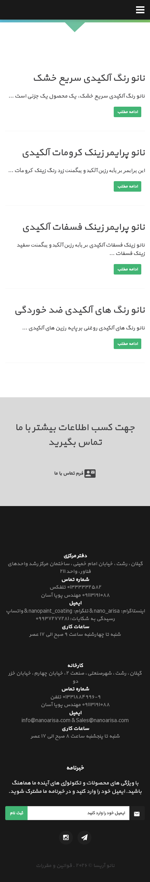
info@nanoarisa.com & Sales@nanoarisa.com (75, 721)
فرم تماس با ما (69, 473)
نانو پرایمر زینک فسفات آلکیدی (83, 227)
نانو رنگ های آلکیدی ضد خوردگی (79, 310)
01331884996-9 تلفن (75, 697)
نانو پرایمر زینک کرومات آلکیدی (83, 152)
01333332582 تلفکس (75, 587)
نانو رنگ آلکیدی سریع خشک (88, 78)
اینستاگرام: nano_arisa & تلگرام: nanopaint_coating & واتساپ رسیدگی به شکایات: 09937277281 (75, 615)
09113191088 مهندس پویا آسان (75, 595)
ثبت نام (16, 813)
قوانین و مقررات (54, 866)
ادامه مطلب (127, 112)
